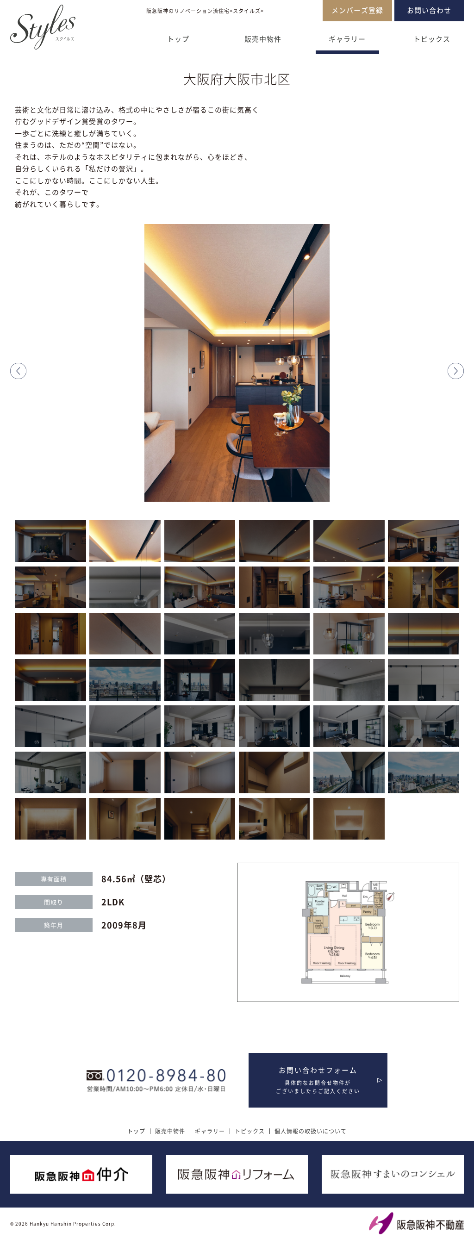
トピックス (431, 39)
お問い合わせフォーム (318, 1080)
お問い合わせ (429, 10)
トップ (178, 39)
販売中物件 (262, 39)
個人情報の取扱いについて (310, 1131)
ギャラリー (347, 39)
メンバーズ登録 (357, 10)
